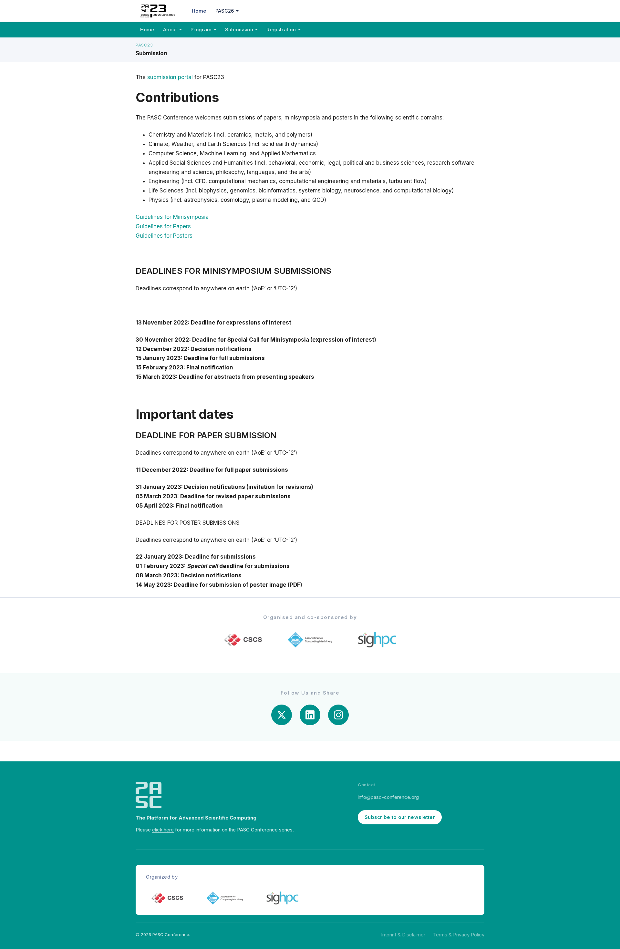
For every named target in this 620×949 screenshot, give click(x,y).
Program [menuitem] (201, 29)
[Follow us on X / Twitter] (281, 715)
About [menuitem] (170, 29)
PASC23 (144, 44)
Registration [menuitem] (281, 29)
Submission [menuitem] (239, 29)
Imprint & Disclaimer (403, 935)
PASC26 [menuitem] (224, 11)
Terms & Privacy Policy (458, 935)
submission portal (170, 77)
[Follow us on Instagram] (338, 715)
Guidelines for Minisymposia (172, 217)
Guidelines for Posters (164, 235)
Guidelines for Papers (163, 226)
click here (163, 830)
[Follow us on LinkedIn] (310, 715)
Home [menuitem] (199, 11)
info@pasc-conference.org (388, 797)
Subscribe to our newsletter (400, 817)
